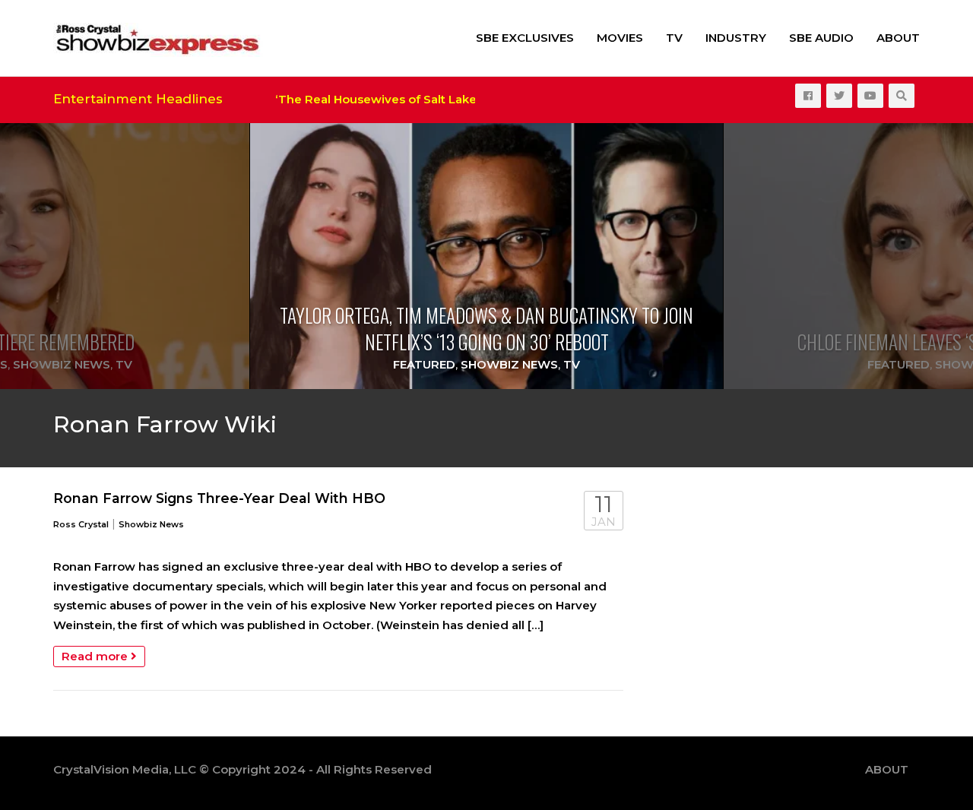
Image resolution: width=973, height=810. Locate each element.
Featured (424, 364)
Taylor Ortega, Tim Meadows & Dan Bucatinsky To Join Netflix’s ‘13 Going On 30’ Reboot (486, 328)
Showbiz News (61, 364)
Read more (96, 656)
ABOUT (898, 37)
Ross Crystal (81, 524)
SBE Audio (821, 37)
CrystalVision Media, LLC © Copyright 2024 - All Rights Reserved (242, 769)
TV (674, 37)
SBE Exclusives (525, 37)
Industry (735, 37)
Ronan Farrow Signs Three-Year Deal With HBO (219, 498)
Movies (620, 37)
